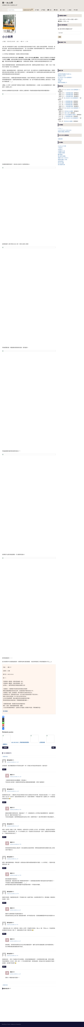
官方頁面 (5, 711)
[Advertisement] (68, 57)
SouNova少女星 (62, 146)
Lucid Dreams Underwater (64, 130)
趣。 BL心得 (7, 3)
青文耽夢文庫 (61, 164)
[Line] (29, 723)
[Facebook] (29, 717)
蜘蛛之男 (60, 79)
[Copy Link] (29, 727)
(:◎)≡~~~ (60, 128)
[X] (29, 719)
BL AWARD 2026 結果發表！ (65, 77)
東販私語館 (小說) (62, 159)
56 (27, 41)
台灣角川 (60, 149)
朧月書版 (60, 154)
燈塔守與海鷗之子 (62, 82)
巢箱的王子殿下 (62, 75)
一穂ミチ (22, 41)
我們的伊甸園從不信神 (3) (64, 74)
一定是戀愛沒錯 (69, 93)
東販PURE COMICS (63, 157)
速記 (5, 41)
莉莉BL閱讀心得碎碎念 (64, 131)
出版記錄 (60, 139)
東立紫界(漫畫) (62, 156)
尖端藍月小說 (61, 151)
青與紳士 (6, 748)
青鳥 (53, 748)
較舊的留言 (5, 756)
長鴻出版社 (61, 161)
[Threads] (29, 721)
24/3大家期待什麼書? (70, 114)
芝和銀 (59, 81)
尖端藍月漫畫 (61, 152)
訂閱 (60, 36)
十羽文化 (60, 147)
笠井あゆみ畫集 (69, 111)
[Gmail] (29, 725)
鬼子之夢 (67, 113)
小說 (17, 41)
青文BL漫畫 (61, 163)
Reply (4, 769)
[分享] (29, 729)
